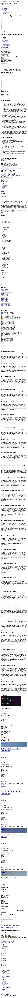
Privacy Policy (6, 990)
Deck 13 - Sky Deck (5, 304)
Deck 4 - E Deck (4, 293)
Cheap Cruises (6, 976)
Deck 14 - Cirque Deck (6, 305)
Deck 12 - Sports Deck (5, 303)
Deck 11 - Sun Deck (5, 301)
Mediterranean (6, 44)
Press (4, 948)
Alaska (4, 38)
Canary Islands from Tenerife (11, 878)
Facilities (5, 186)
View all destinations (5, 47)
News (4, 947)
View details (3, 784)
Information (5, 185)
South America (6, 45)
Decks (4, 187)
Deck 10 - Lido (4, 300)
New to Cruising (6, 973)
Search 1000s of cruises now (7, 942)
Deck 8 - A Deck (4, 298)
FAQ (4, 977)
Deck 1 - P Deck (4, 289)
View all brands (4, 31)
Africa (4, 37)
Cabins (4, 188)
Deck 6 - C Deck (4, 295)
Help (4, 975)
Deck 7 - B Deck (4, 297)
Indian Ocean (6, 41)
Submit (2, 922)
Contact (5, 971)
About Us (5, 946)
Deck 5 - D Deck (4, 294)
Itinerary (5, 183)
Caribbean (5, 40)
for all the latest (9, 927)
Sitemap (5, 989)
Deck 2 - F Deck (4, 290)
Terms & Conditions (7, 992)
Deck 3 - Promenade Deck (6, 292)
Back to (5, 59)
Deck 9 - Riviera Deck (5, 299)
